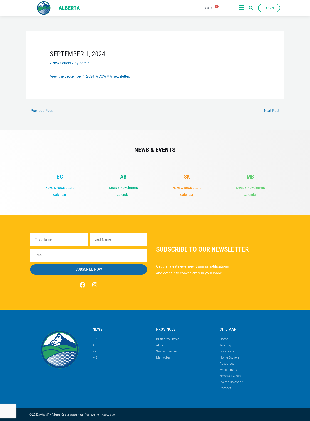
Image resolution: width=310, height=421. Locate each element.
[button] (251, 7)
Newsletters (61, 63)
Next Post (274, 110)
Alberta (69, 8)
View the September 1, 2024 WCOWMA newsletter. (90, 76)
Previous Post (39, 110)
